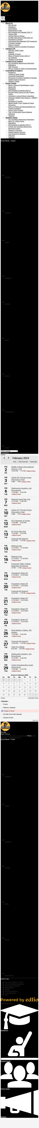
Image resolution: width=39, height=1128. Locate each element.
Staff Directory (13, 67)
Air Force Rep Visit (18, 531)
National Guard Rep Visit (20, 499)
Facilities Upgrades (11, 991)
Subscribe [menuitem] (33, 461)
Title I (6, 995)
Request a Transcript (15, 130)
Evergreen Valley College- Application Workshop (21, 565)
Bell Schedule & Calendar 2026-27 (19, 91)
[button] (9, 23)
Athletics (11, 52)
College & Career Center (16, 74)
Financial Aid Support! (19, 539)
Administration (9, 988)
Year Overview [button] (23, 461)
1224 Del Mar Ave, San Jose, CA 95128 (14, 736)
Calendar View (33, 698)
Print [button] (14, 461)
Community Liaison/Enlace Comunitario (21, 96)
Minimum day (16, 546)
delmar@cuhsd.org (15, 738)
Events (5, 704)
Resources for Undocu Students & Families (22, 78)
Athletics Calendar (9, 708)
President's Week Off (19, 573)
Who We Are (12, 25)
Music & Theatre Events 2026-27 (19, 56)
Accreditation (12, 29)
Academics (12, 27)
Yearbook (11, 116)
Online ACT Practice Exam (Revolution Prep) (21, 511)
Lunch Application (10, 993)
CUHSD (7, 989)
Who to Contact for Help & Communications (22, 69)
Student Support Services (16, 80)
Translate (16, 453)
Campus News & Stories (16, 36)
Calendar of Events (14, 54)
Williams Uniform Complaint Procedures (21, 47)
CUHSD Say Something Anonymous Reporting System (20, 127)
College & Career (8, 711)
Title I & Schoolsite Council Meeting (20, 112)
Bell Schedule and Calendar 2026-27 (20, 32)
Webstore (11, 114)
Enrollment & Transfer (15, 39)
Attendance (12, 65)
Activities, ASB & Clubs (16, 50)
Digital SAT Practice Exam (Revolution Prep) (21, 479)
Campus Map (12, 34)
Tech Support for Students (17, 134)
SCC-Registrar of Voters (20, 521)
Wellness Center (13, 81)
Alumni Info (12, 87)
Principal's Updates (14, 43)
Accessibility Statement (12, 986)
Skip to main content (7, 2)
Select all (35, 720)
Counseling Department (16, 76)
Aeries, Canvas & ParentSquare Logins (21, 85)
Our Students (12, 58)
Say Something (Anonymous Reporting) (21, 63)
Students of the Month (15, 59)
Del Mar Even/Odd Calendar (12, 714)
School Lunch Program (15, 110)
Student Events (8, 718)
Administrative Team (15, 30)
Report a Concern (14, 45)
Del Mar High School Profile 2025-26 (20, 38)
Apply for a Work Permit (16, 121)
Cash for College (17, 647)
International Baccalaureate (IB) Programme (22, 41)
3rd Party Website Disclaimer (14, 984)
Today (3, 698)
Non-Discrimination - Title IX (14, 982)
